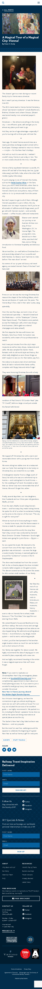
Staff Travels (19, 740)
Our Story (5, 871)
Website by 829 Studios (21, 978)
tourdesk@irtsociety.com (21, 678)
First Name (7, 770)
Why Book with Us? (8, 867)
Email (4, 779)
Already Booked (27, 878)
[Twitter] (4, 750)
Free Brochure (22, 898)
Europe (6, 740)
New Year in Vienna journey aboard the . (16, 693)
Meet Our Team (7, 874)
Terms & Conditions (16, 969)
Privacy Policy (27, 969)
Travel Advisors (27, 874)
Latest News (26, 882)
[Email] (14, 750)
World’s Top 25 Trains (29, 867)
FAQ (3, 878)
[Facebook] (9, 750)
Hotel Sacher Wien (19, 182)
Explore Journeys (28, 871)
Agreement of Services (11, 972)
